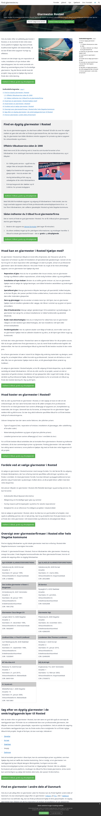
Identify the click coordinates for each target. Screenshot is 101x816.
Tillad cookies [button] (43, 813)
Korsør (6, 740)
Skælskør (7, 744)
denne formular (30, 226)
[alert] (50, 809)
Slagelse (7, 736)
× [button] (99, 803)
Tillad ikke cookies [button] (56, 813)
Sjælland (77, 2)
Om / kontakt (87, 2)
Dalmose (7, 752)
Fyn (70, 2)
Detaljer (67, 809)
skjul (22, 89)
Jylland (63, 2)
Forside (56, 2)
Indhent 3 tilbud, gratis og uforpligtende (61, 22)
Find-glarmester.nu (9, 2)
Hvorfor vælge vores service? (36, 22)
